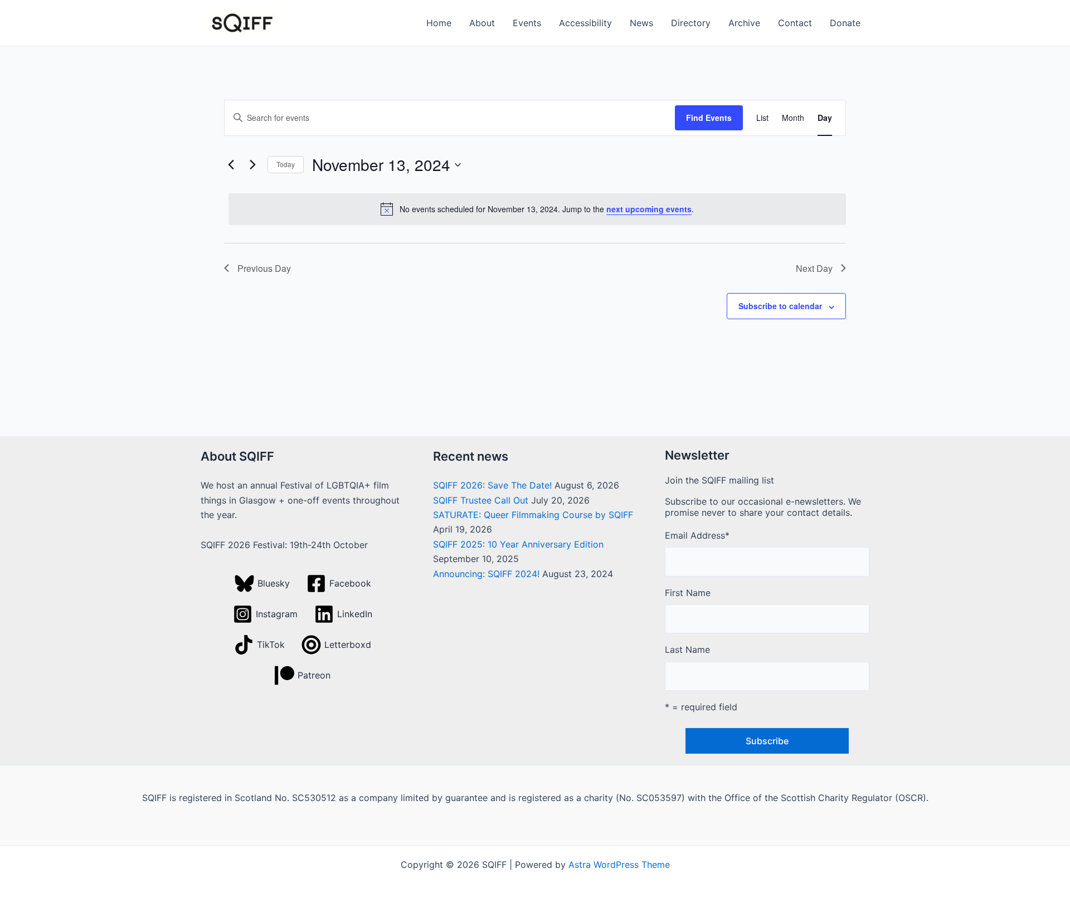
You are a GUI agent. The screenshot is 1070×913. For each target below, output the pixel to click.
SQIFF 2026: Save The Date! (492, 485)
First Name (688, 592)
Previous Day (264, 268)
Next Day (814, 268)
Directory (691, 22)
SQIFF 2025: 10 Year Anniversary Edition (518, 544)
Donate (845, 22)
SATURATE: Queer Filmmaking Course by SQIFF (533, 514)
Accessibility (585, 22)
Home (438, 22)
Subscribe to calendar (780, 305)
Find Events (709, 117)
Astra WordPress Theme (619, 864)
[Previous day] (230, 165)
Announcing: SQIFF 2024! (486, 573)
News (641, 22)
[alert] (537, 208)
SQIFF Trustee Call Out (480, 500)
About (482, 22)
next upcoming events (649, 208)
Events (527, 22)
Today (285, 164)
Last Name (687, 649)
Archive (744, 22)
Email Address (697, 535)
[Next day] (252, 165)
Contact (795, 22)
